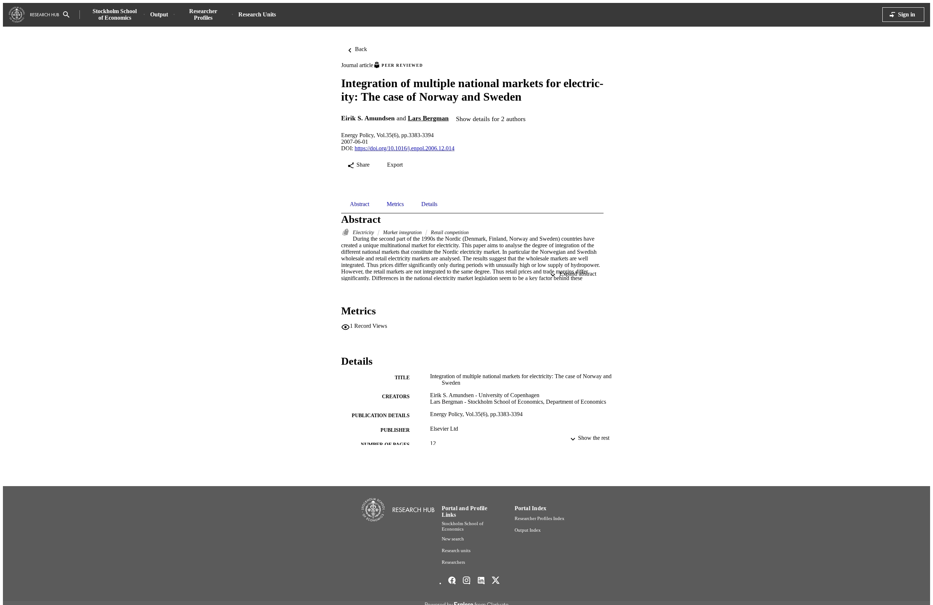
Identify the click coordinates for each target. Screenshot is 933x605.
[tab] (359, 204)
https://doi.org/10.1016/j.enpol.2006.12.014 (404, 148)
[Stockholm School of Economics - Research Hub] (34, 15)
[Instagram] (466, 580)
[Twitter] (495, 580)
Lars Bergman (428, 118)
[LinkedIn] (481, 580)
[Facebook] (452, 580)
